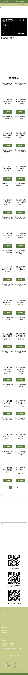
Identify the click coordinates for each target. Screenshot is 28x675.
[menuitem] (10, 487)
